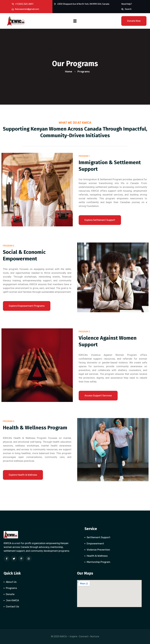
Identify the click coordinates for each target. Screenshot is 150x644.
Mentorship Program (98, 561)
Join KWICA (12, 600)
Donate (10, 594)
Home (69, 71)
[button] (75, 21)
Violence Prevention (98, 549)
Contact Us (12, 606)
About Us (11, 581)
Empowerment (95, 543)
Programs (11, 588)
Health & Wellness (97, 555)
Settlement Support (98, 537)
